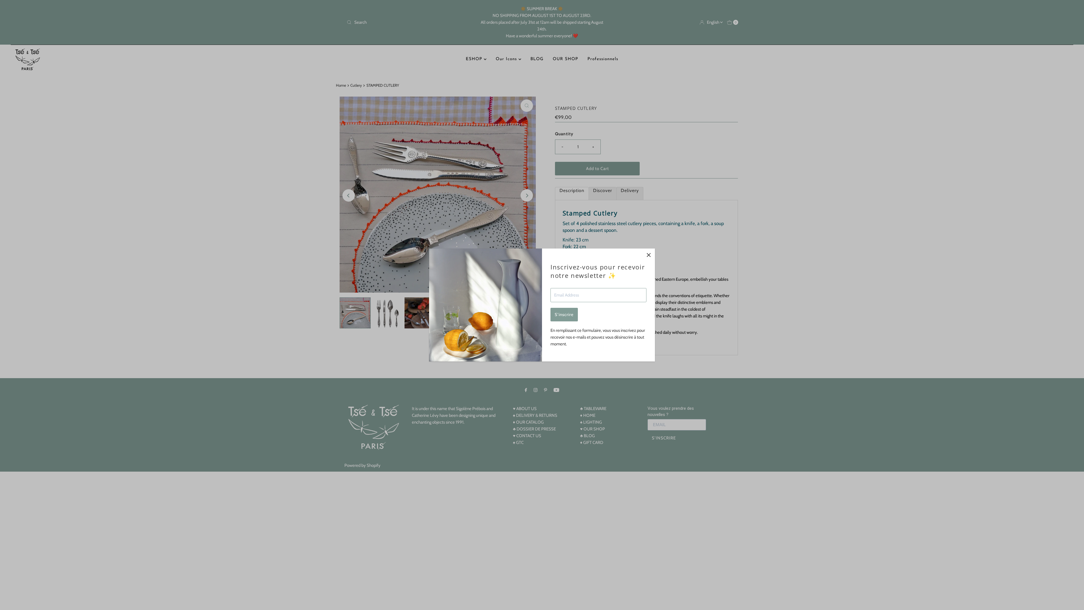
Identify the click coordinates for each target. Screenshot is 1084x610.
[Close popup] (649, 255)
